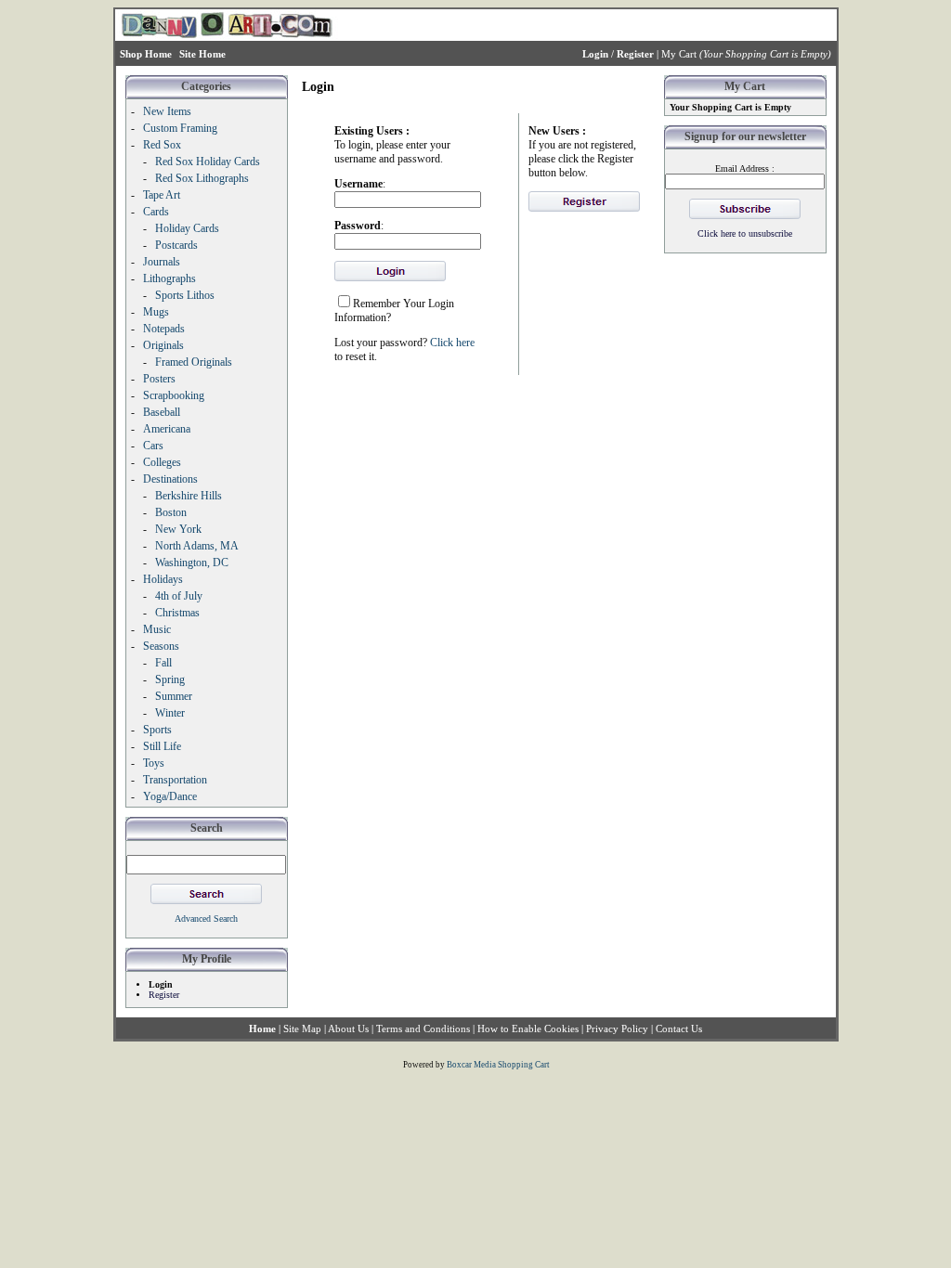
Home (262, 1028)
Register (164, 995)
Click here (452, 342)
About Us (348, 1028)
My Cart (679, 53)
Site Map (302, 1028)
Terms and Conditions (423, 1028)
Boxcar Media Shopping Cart (498, 1064)
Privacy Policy (617, 1028)
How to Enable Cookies (528, 1028)
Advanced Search (206, 918)
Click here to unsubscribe (744, 233)
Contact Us (679, 1028)
